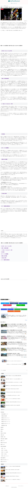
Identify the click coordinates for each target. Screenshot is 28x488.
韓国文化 (2, 429)
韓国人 (2, 431)
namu (7, 314)
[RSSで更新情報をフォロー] (14, 311)
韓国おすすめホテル (4, 461)
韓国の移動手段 (3, 457)
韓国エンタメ (3, 440)
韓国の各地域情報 (3, 446)
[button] (26, 370)
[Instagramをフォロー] (7, 309)
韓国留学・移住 (2, 299)
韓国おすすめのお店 (4, 442)
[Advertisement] (14, 37)
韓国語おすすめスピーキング (5, 419)
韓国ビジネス (3, 444)
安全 (9, 299)
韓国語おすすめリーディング (5, 421)
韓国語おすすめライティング (5, 423)
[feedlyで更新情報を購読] (20, 309)
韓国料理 (2, 427)
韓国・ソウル (6, 299)
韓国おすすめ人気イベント (5, 459)
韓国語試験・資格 (4, 425)
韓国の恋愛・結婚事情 (4, 438)
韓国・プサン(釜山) (4, 450)
